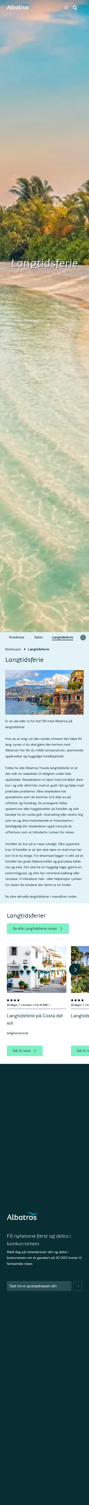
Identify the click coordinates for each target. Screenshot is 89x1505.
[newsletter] (77, 1286)
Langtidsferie (62, 637)
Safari (38, 637)
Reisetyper (13, 649)
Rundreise (16, 637)
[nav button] (83, 637)
